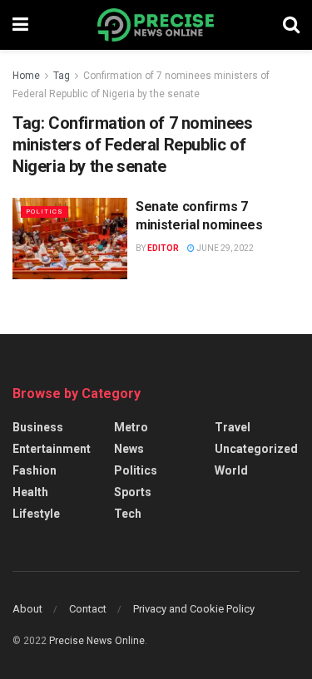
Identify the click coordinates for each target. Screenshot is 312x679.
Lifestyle (36, 513)
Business (37, 427)
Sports (132, 492)
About (27, 609)
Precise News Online (97, 641)
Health (30, 492)
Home (26, 75)
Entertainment (51, 448)
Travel (232, 427)
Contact (87, 609)
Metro (131, 427)
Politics (44, 211)
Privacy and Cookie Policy (194, 609)
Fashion (34, 470)
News (129, 448)
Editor (163, 248)
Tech (127, 513)
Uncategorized (256, 448)
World (231, 470)
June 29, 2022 (224, 248)
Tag (61, 75)
